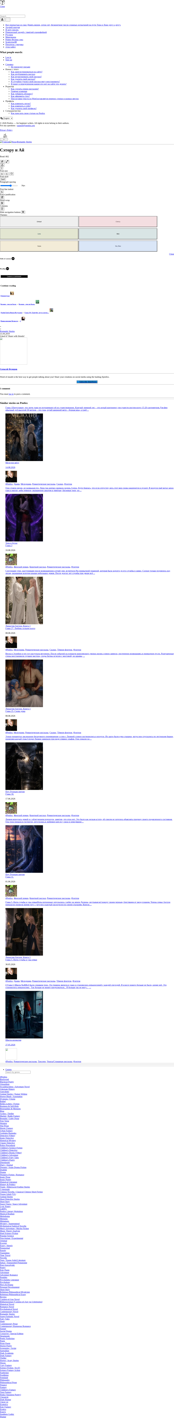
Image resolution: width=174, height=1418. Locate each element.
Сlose (171, 254)
